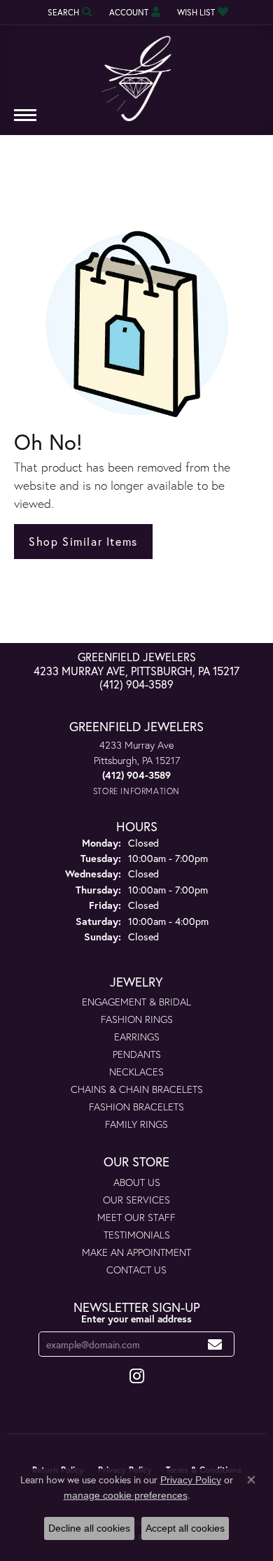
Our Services (136, 1199)
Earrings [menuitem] (137, 1036)
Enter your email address (136, 1319)
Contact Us (136, 1269)
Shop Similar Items (83, 541)
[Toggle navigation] (25, 122)
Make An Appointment (136, 1252)
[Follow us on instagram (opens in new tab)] (137, 1376)
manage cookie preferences (126, 1495)
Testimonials (137, 1234)
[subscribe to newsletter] (215, 1344)
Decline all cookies (89, 1528)
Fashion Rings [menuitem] (137, 1019)
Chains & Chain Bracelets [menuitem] (137, 1089)
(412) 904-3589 (136, 684)
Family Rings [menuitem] (136, 1124)
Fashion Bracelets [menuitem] (136, 1106)
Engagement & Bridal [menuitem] (136, 1001)
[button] (68, 12)
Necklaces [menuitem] (136, 1071)
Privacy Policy (190, 1479)
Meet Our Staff (136, 1217)
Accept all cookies (185, 1528)
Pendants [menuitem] (137, 1054)
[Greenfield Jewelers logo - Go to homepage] (137, 73)
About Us (136, 1182)
